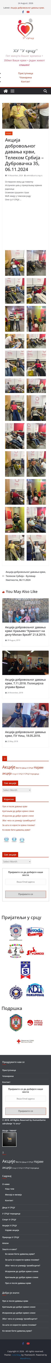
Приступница (25, 73)
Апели (5, 1243)
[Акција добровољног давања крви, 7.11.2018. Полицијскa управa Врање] (25, 652)
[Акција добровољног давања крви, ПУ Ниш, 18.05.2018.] (25, 705)
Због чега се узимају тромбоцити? (18, 820)
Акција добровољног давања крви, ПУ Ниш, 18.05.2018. (25, 734)
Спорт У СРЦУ (17, 774)
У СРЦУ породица (31, 774)
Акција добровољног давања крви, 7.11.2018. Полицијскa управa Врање (25, 683)
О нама (5, 1184)
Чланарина (25, 77)
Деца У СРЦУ (27, 768)
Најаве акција (12, 1230)
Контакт (25, 81)
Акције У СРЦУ (9, 1225)
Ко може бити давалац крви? (16, 829)
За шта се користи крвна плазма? (18, 825)
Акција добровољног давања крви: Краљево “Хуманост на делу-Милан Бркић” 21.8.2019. (25, 630)
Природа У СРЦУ (10, 1237)
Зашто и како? (9, 1249)
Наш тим (9, 1188)
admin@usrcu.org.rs (34, 175)
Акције (8, 133)
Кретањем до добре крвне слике (18, 811)
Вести (19, 768)
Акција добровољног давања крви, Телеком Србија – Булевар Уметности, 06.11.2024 (26, 576)
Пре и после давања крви (14, 806)
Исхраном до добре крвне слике (18, 815)
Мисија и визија (13, 1194)
